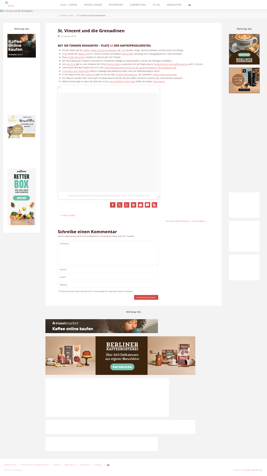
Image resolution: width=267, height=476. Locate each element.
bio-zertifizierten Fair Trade (122, 81)
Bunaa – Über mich (65, 465)
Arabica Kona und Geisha (165, 74)
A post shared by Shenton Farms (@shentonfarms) (93, 195)
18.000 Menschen (76, 57)
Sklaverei (82, 53)
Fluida (247, 470)
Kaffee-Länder (67, 15)
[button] (112, 205)
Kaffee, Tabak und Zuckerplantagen (100, 50)
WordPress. (257, 470)
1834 (64, 53)
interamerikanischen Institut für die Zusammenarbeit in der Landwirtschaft (140, 67)
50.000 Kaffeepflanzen (126, 74)
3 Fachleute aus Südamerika (75, 71)
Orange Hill (90, 74)
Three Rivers (159, 81)
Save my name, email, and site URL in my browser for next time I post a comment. (97, 291)
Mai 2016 (70, 64)
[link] (196, 4)
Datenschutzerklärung (35, 465)
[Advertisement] (244, 142)
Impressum (10, 465)
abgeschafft (127, 53)
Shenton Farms (113, 64)
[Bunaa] (9, 4)
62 (111, 45)
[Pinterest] (250, 4)
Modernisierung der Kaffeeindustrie (171, 64)
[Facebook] (246, 4)
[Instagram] (255, 4)
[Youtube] (259, 4)
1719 (123, 50)
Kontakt (85, 465)
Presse (98, 465)
